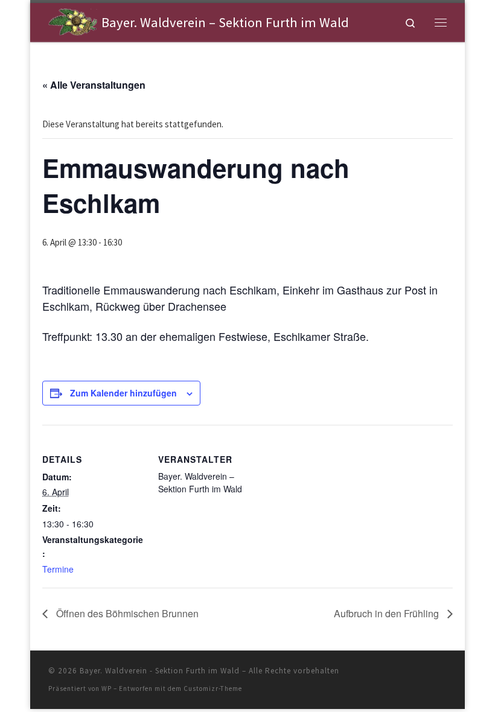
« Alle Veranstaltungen (93, 85)
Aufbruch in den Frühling (387, 613)
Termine (58, 569)
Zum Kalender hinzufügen (123, 393)
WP (106, 688)
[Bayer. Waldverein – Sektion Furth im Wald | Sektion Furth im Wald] (72, 20)
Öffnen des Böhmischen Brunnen (126, 613)
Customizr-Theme (213, 688)
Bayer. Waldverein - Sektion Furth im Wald (160, 671)
